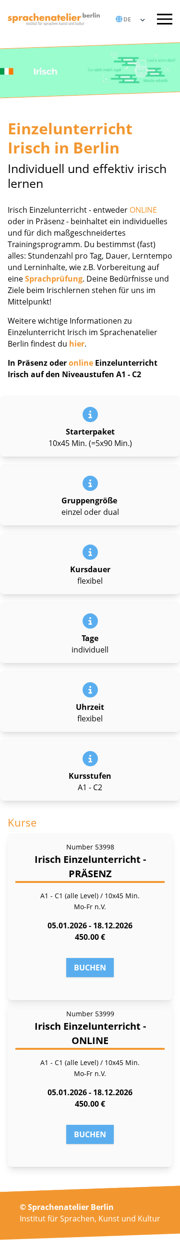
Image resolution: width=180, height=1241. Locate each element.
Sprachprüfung (54, 278)
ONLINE (142, 210)
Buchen (90, 967)
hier (76, 343)
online (81, 363)
